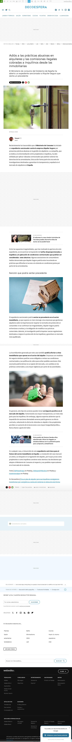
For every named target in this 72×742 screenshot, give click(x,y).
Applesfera (7, 686)
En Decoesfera (37, 235)
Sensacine (34, 680)
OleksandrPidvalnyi (40, 471)
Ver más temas (10, 649)
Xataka (6, 680)
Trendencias (7, 704)
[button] (18, 138)
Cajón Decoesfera (27, 487)
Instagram (66, 10)
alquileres (52, 487)
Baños (58, 44)
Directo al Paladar (49, 680)
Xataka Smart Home (7, 689)
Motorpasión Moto (61, 684)
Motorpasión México (61, 722)
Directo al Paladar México (49, 722)
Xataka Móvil (7, 683)
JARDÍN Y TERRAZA (8, 15)
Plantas (6, 631)
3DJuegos (20, 680)
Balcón (52, 44)
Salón (6, 634)
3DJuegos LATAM (20, 722)
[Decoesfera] (36, 7)
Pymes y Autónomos (20, 708)
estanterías (7, 638)
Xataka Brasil (7, 724)
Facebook (59, 10)
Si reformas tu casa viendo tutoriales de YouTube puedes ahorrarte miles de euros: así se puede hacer (46, 240)
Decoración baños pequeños (27, 589)
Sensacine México (34, 722)
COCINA (35, 15)
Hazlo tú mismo (54, 634)
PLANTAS (43, 15)
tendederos (8, 642)
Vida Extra (20, 683)
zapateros (52, 638)
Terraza (17, 44)
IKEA (23, 44)
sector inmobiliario (40, 487)
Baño (42, 44)
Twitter (62, 10)
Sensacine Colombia (34, 726)
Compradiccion (8, 710)
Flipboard (26, 82)
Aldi (47, 44)
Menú (3, 10)
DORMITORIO (26, 15)
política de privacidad (25, 606)
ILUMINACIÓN (64, 15)
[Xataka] (1, 1)
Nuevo (6, 10)
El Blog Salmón (21, 704)
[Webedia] (9, 670)
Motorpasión (61, 680)
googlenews (69, 10)
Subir (62, 671)
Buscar (9, 10)
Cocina (51, 631)
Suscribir (34, 602)
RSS (24, 612)
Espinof (33, 683)
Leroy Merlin (30, 44)
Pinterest (56, 10)
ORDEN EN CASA (52, 15)
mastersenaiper (14, 473)
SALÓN (18, 15)
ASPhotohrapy (19, 471)
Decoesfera (7, 707)
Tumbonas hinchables (43, 589)
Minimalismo (30, 634)
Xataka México (8, 721)
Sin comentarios (16, 82)
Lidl (37, 44)
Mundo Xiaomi (8, 693)
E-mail (29, 82)
